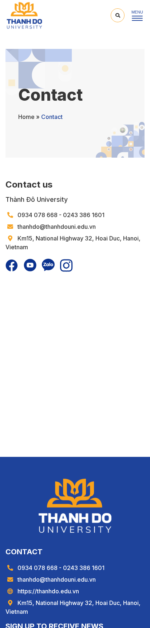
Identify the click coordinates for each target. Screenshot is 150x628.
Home (26, 116)
